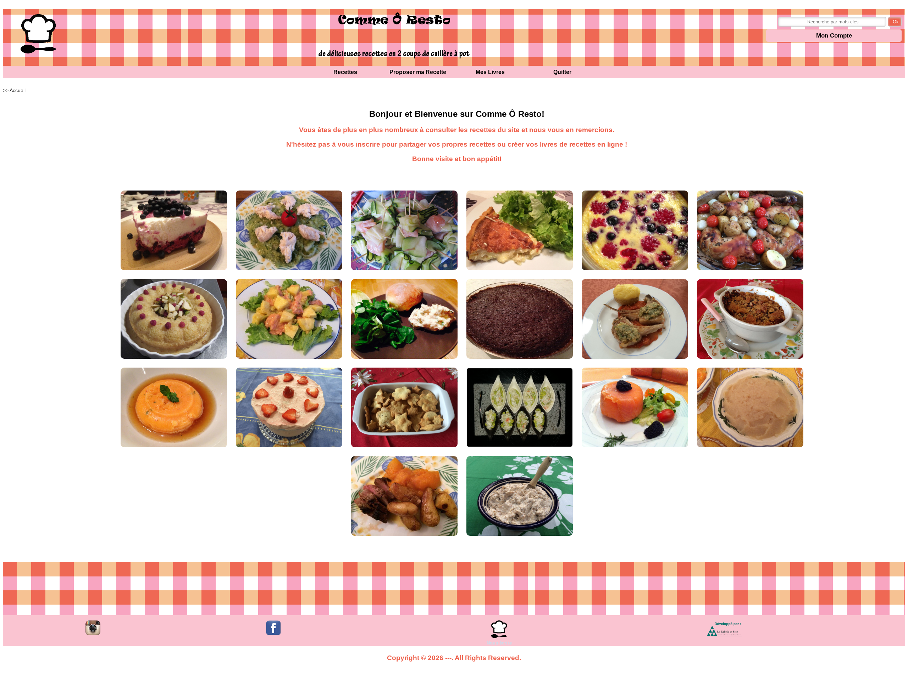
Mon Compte (834, 35)
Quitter (562, 72)
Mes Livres (490, 72)
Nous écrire (499, 643)
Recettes (345, 72)
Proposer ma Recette (417, 72)
